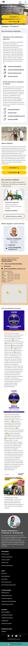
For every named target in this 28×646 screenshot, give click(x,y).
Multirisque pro (5, 592)
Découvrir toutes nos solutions (14, 216)
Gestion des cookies (6, 623)
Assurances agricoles (6, 598)
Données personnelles (6, 615)
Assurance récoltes (13, 76)
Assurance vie (4, 562)
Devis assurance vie (6, 582)
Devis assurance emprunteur (8, 584)
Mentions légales (5, 612)
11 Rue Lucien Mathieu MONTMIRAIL (13, 263)
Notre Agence (5, 26)
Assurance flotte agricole (14, 66)
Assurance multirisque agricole (16, 69)
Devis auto (4, 573)
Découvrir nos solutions (11, 210)
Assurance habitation (6, 557)
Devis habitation (5, 576)
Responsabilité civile (6, 595)
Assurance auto (5, 554)
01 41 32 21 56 (18, 533)
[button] (25, 201)
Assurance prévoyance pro (15, 73)
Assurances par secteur (7, 604)
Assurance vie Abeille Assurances (16, 116)
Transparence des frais (7, 617)
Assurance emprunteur (7, 565)
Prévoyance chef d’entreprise (8, 601)
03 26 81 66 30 (7, 266)
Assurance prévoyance (14, 109)
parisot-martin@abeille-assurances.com (14, 268)
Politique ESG (4, 620)
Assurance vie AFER (13, 119)
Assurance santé (12, 112)
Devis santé (4, 579)
